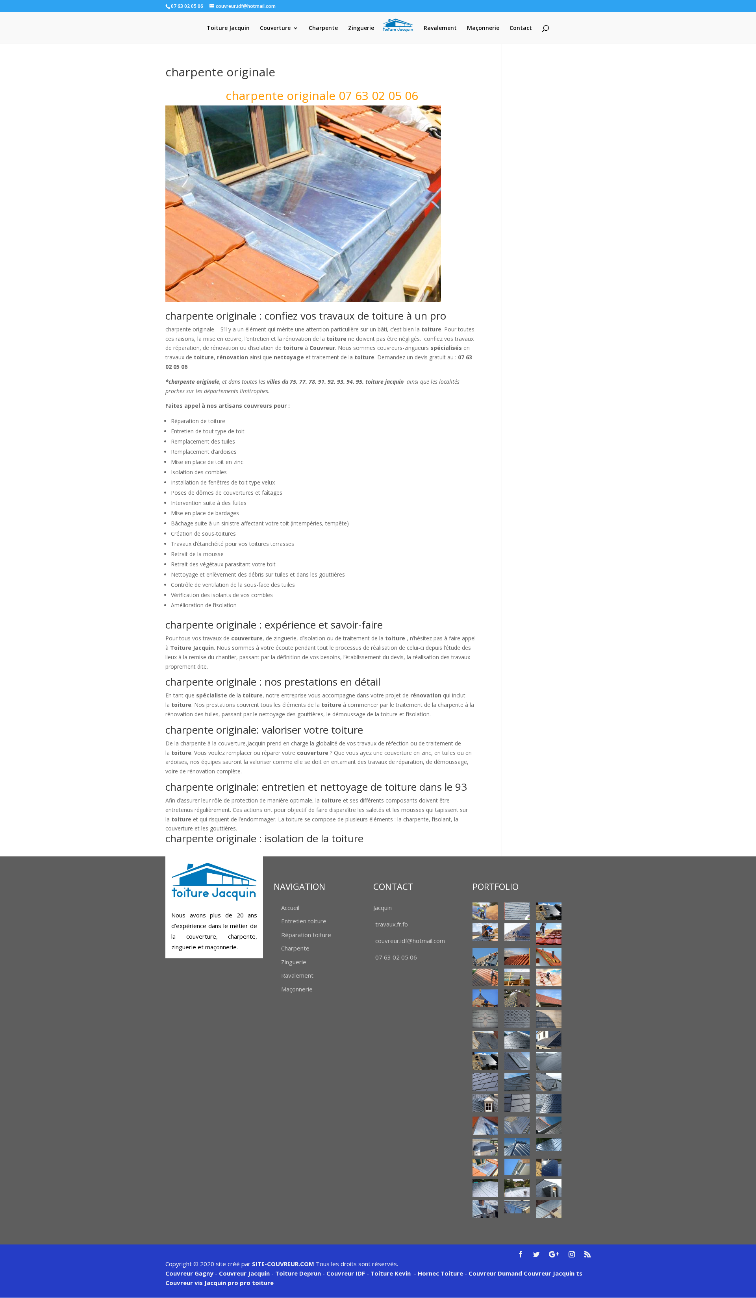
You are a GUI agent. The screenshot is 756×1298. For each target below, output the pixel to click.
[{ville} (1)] (485, 911)
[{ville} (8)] (485, 977)
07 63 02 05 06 (396, 957)
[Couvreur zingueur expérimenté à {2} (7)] (485, 1167)
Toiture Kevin (391, 1273)
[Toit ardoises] (517, 1082)
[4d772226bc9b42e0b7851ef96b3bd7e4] (485, 1019)
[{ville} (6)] (517, 956)
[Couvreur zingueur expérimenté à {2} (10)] (485, 1188)
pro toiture (257, 1283)
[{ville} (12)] (517, 998)
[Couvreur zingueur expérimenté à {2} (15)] (548, 1209)
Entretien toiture (303, 921)
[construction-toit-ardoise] (548, 1019)
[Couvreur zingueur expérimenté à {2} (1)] (485, 1126)
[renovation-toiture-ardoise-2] (485, 1082)
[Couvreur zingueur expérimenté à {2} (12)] (548, 1188)
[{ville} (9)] (517, 977)
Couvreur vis (184, 1283)
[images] (548, 1061)
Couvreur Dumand (495, 1273)
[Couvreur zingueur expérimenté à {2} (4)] (485, 1147)
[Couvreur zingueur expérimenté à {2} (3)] (548, 1125)
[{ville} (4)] (548, 934)
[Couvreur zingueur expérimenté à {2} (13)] (485, 1209)
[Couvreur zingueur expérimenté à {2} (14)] (517, 1206)
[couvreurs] (485, 956)
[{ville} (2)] (548, 911)
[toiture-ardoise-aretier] (517, 1103)
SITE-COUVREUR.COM (283, 1264)
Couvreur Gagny (189, 1273)
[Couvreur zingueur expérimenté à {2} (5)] (517, 1147)
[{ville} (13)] (548, 998)
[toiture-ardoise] (485, 1103)
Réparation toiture (306, 935)
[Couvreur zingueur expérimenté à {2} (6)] (548, 1144)
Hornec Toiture (440, 1273)
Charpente (323, 28)
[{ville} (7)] (548, 956)
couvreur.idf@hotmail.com (410, 941)
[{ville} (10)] (548, 977)
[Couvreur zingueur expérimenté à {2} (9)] (548, 1167)
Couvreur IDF (345, 1273)
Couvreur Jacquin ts (552, 1273)
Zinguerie (361, 28)
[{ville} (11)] (485, 998)
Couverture (275, 28)
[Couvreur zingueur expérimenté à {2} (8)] (517, 1167)
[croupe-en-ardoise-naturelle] (517, 1040)
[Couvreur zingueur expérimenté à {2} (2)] (517, 1125)
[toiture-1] (548, 1082)
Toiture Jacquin (228, 28)
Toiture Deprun (298, 1273)
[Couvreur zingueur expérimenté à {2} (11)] (517, 1188)
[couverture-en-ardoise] (485, 1040)
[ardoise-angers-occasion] (517, 1019)
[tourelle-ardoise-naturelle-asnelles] (548, 1103)
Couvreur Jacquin (244, 1273)
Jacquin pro (220, 1283)
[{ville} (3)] (517, 932)
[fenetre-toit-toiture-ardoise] (517, 1061)
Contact (521, 28)
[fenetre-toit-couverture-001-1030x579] (485, 1061)
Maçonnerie (483, 28)
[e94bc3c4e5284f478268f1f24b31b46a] (548, 1040)
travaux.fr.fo (391, 924)
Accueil (290, 908)
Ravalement (440, 28)
